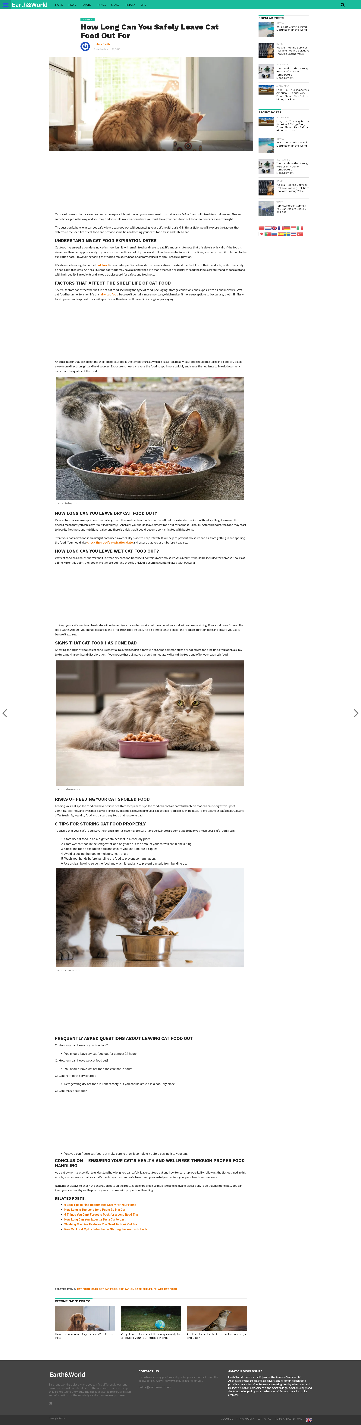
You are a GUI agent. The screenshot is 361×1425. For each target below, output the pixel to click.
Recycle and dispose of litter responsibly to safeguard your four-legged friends (150, 1336)
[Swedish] (287, 233)
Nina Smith (103, 44)
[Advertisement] (151, 184)
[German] (287, 227)
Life (143, 4)
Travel (101, 4)
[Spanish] (281, 233)
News (72, 4)
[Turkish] (300, 233)
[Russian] (274, 233)
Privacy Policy (245, 1418)
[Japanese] (262, 233)
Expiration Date (130, 1289)
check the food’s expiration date (110, 542)
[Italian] (300, 227)
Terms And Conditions (288, 1418)
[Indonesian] (293, 227)
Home (59, 4)
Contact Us (264, 1418)
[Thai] (293, 233)
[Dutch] (268, 227)
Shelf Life (149, 1289)
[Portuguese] (268, 233)
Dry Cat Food (108, 1289)
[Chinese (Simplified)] (262, 227)
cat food (103, 265)
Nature (86, 4)
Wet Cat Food (167, 1289)
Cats (94, 1289)
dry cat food (109, 294)
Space (115, 4)
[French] (281, 227)
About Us (227, 1418)
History (130, 4)
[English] (274, 227)
